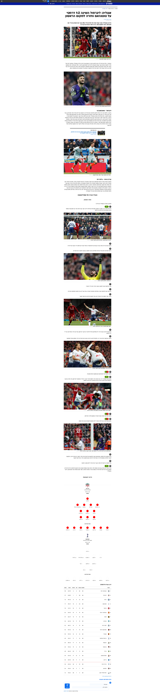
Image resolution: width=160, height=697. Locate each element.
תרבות (91, 1)
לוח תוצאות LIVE (101, 3)
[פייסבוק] (48, 3)
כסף (84, 1)
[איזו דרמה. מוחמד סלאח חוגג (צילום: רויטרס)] (87, 43)
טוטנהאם (106, 676)
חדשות (104, 1)
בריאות (77, 1)
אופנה (63, 1)
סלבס (88, 1)
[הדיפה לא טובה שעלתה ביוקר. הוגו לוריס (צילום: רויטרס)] (87, 90)
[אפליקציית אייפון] (52, 3)
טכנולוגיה (68, 1)
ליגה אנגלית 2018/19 (105, 584)
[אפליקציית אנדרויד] (54, 3)
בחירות (95, 1)
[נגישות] (1, 1)
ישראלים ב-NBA (79, 3)
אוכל (81, 1)
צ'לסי (103, 676)
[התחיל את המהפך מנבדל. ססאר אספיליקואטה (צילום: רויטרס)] (87, 157)
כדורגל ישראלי (94, 3)
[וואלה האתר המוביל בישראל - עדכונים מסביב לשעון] (109, 1)
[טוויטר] (50, 3)
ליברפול (109, 676)
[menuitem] (103, 1)
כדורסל (84, 3)
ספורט (100, 1)
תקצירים (73, 3)
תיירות (73, 1)
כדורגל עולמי (88, 3)
